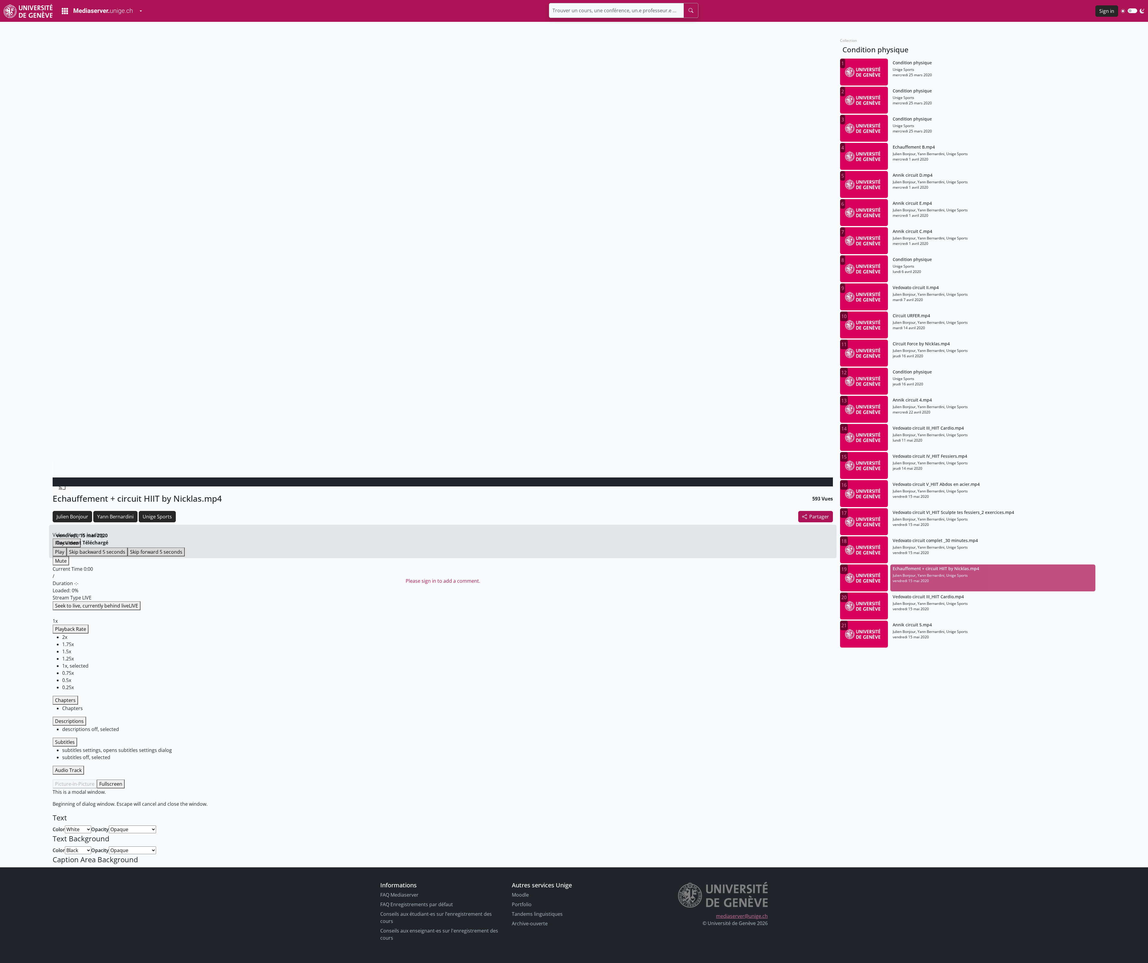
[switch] (1132, 10)
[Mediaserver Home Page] (97, 11)
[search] (691, 10)
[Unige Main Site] (28, 10)
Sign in (1106, 11)
